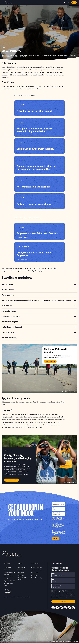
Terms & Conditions (65, 598)
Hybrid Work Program (10, 322)
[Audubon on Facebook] (57, 607)
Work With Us (21, 567)
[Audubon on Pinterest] (73, 607)
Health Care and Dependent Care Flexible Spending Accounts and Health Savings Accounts (37, 300)
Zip (53, 507)
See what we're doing (11, 480)
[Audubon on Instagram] (53, 607)
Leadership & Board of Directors (9, 573)
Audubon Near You (36, 567)
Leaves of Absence (9, 311)
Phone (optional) (56, 512)
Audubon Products (36, 570)
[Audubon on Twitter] (61, 607)
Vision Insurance (8, 295)
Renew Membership (36, 578)
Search (68, 2)
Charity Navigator (7, 591)
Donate (74, 2)
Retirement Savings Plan (11, 316)
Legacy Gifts (34, 575)
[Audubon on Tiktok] (69, 607)
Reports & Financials (9, 581)
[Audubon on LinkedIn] (65, 607)
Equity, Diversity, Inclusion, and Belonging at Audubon (18, 458)
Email (54, 503)
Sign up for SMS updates (22, 578)
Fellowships (21, 570)
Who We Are (7, 567)
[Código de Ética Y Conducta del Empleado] (39, 252)
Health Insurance (8, 284)
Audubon (8, 2)
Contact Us (21, 575)
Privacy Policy (56, 533)
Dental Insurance (8, 290)
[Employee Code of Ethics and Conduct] (39, 231)
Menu (3, 2)
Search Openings (50, 361)
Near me (65, 2)
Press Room (21, 572)
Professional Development (12, 327)
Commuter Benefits (9, 332)
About (4, 47)
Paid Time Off (7, 306)
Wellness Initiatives (9, 338)
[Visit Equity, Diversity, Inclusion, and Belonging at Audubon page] (39, 459)
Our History (7, 570)
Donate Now (34, 572)
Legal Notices (18, 596)
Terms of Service (62, 591)
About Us (9, 450)
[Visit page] (39, 368)
